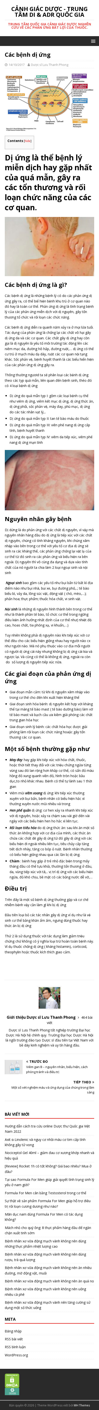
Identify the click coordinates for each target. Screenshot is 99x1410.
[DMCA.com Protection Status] (12, 1385)
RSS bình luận (15, 1347)
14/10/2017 (17, 65)
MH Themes (82, 1405)
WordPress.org (16, 1355)
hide (28, 141)
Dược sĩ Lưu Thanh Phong (49, 65)
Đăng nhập (13, 1331)
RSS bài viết (14, 1339)
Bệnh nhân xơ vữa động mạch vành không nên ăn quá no (49, 1281)
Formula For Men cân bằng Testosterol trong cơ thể (45, 1193)
